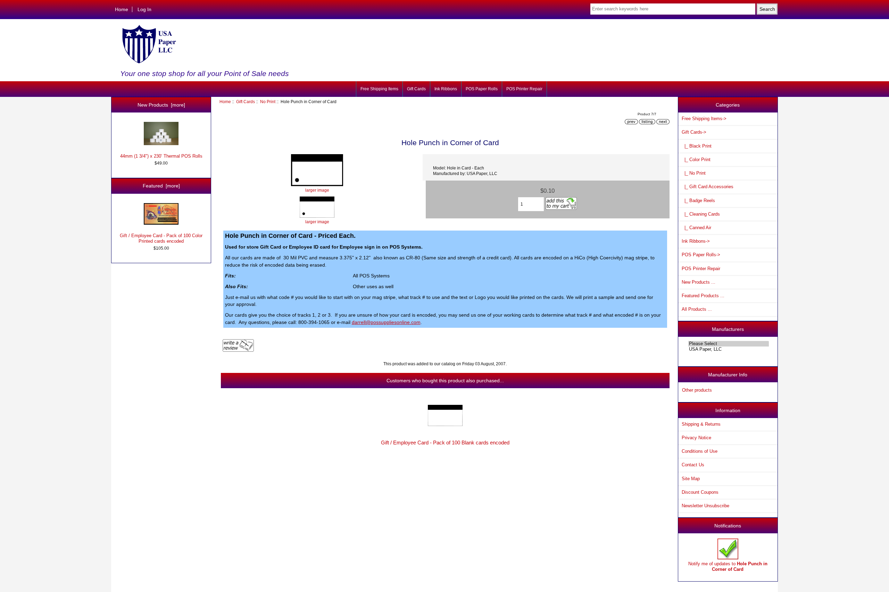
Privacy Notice (696, 437)
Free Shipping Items (379, 88)
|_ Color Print (696, 159)
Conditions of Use (699, 451)
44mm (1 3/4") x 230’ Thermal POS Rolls (161, 156)
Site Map (691, 478)
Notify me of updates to (727, 566)
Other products (697, 390)
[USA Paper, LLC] (728, 349)
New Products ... (698, 282)
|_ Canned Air (696, 227)
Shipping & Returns (701, 424)
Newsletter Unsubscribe (705, 505)
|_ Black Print (697, 146)
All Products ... (697, 309)
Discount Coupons (700, 492)
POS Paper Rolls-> (701, 254)
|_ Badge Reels (698, 200)
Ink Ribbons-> (696, 241)
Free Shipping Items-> (704, 118)
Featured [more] (161, 186)
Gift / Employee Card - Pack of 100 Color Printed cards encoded (161, 238)
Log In (144, 9)
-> (694, 132)
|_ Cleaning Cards (701, 214)
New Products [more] (161, 105)
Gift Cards (245, 101)
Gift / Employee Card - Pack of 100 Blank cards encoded (445, 442)
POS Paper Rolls (482, 88)
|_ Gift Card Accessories (707, 186)
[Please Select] (728, 344)
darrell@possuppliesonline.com (386, 322)
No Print (267, 101)
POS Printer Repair (524, 88)
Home (121, 9)
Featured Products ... (703, 295)
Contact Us (693, 464)
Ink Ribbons (445, 88)
